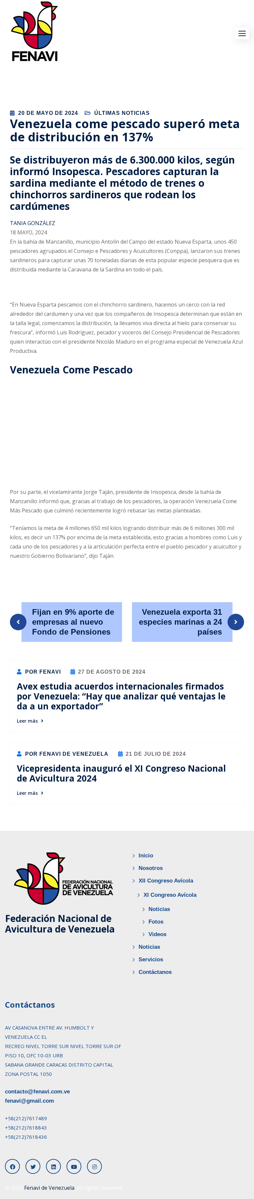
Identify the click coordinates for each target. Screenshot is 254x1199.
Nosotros (151, 868)
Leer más (27, 721)
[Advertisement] (125, 430)
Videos (157, 934)
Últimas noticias (122, 113)
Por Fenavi (42, 672)
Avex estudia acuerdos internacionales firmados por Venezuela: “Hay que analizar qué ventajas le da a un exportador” (121, 696)
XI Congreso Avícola (170, 895)
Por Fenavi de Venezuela (65, 754)
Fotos (155, 922)
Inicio (146, 855)
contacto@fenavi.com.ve (37, 1091)
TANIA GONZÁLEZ (32, 223)
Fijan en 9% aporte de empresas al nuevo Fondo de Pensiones (73, 621)
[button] (242, 33)
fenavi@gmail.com (29, 1101)
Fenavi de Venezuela (49, 1187)
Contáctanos (155, 972)
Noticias (159, 909)
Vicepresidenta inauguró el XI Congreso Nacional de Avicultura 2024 (121, 773)
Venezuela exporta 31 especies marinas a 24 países (180, 621)
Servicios (151, 959)
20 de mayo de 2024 (48, 113)
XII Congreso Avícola (166, 881)
